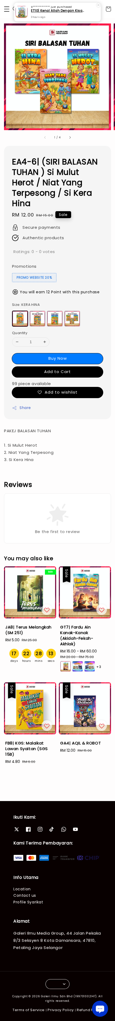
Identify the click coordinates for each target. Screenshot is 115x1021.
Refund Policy (89, 1009)
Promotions (24, 266)
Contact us (24, 895)
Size (26, 304)
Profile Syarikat (28, 902)
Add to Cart (57, 371)
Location (22, 889)
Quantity (19, 332)
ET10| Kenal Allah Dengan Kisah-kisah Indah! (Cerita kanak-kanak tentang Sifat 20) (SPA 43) (58, 9)
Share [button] (25, 407)
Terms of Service (29, 1009)
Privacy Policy (61, 1009)
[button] (7, 9)
